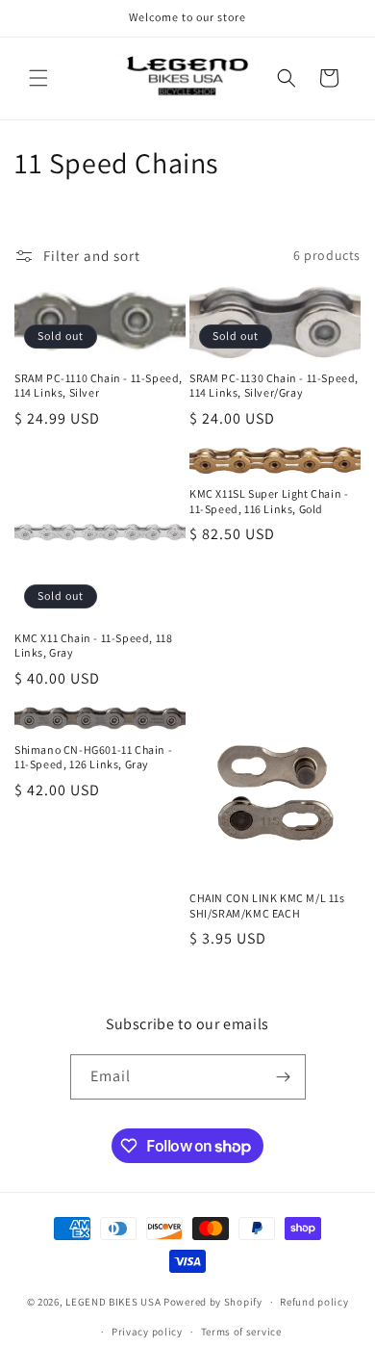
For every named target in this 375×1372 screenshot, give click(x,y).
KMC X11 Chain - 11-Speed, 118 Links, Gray (93, 645)
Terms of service (241, 1331)
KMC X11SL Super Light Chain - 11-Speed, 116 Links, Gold (268, 501)
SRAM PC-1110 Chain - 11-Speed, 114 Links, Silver (98, 386)
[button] (38, 78)
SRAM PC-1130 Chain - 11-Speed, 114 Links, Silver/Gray (274, 386)
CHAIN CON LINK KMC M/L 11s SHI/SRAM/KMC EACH (267, 905)
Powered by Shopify (212, 1301)
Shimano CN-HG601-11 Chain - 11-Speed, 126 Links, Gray (93, 757)
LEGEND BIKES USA (113, 1301)
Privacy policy (147, 1331)
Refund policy (314, 1301)
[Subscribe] (283, 1077)
